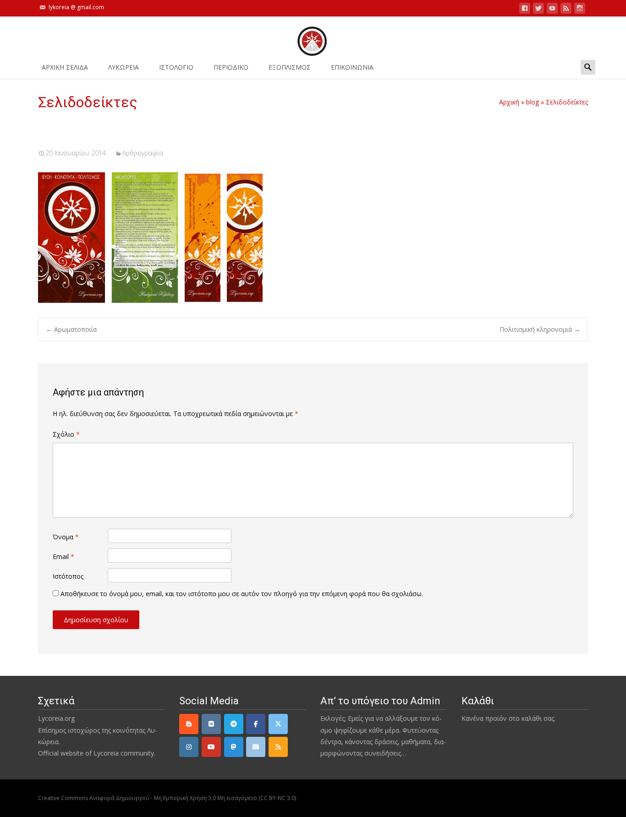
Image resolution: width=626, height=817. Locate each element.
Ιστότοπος (68, 576)
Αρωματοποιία (71, 329)
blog (532, 102)
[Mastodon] (233, 747)
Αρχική (509, 102)
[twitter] (538, 9)
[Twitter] (278, 724)
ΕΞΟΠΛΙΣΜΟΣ (290, 67)
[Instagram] (188, 747)
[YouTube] (211, 747)
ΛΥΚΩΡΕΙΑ (123, 67)
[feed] (565, 9)
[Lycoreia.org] (313, 36)
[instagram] (579, 9)
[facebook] (524, 9)
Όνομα (66, 536)
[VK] (211, 724)
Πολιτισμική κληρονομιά (540, 329)
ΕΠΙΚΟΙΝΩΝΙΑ (352, 67)
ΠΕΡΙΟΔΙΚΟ (231, 67)
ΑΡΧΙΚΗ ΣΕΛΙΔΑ (65, 67)
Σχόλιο (66, 434)
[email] (255, 747)
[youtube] (552, 9)
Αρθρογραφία (142, 152)
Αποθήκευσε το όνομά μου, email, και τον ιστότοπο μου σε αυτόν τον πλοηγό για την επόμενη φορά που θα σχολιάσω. (241, 593)
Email (63, 556)
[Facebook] (255, 724)
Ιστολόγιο (176, 67)
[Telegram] (233, 724)
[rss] (278, 747)
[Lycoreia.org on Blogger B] (188, 724)
